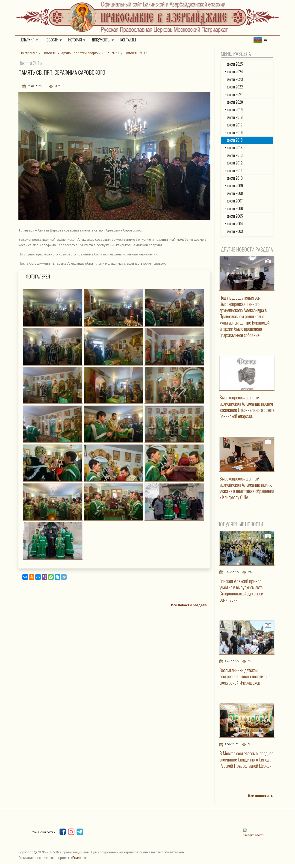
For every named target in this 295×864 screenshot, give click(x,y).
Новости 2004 (233, 223)
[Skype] (57, 577)
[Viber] (44, 577)
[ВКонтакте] (25, 577)
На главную (28, 52)
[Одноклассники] (31, 577)
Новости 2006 (233, 208)
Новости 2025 (233, 64)
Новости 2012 (233, 163)
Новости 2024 (233, 71)
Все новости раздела (189, 605)
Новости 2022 (233, 87)
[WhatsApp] (51, 577)
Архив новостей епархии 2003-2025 (90, 52)
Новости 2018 (233, 117)
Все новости (258, 795)
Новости (51, 40)
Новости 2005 (233, 216)
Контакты (128, 40)
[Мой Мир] (38, 577)
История (75, 40)
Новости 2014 (233, 147)
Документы (101, 40)
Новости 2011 (233, 170)
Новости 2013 (233, 155)
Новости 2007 (233, 201)
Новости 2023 (233, 79)
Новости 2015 (136, 52)
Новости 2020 (233, 102)
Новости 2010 (233, 178)
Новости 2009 (233, 185)
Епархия (28, 40)
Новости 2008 (233, 193)
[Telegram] (64, 577)
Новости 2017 (233, 125)
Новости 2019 (233, 109)
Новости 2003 (233, 231)
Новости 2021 (233, 94)
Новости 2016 (233, 132)
